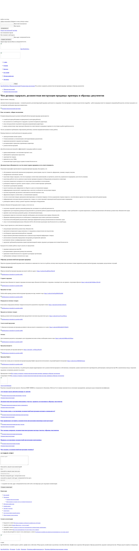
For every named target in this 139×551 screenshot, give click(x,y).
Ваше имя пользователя (20, 23)
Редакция (5, 65)
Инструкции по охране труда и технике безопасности (19, 501)
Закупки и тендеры (7, 508)
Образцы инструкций (15, 86)
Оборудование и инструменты (10, 515)
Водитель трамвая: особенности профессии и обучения (27, 523)
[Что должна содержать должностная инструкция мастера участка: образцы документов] (12, 424)
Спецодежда (6, 510)
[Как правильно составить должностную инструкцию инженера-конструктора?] (14, 414)
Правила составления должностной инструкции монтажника (21, 440)
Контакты (5, 69)
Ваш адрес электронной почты (22, 37)
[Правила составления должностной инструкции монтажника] (11, 434)
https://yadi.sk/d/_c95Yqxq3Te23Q (33, 349)
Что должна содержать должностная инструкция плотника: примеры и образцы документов (35, 373)
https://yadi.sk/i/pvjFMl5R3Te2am (76, 361)
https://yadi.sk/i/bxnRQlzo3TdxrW (46, 271)
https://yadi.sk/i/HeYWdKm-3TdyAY (90, 282)
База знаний (6, 72)
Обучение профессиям (8, 76)
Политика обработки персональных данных (56, 549)
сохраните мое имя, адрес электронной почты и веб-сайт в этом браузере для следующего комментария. (29, 483)
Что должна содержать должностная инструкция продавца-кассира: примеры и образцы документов (37, 375)
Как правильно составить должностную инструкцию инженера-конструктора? (27, 420)
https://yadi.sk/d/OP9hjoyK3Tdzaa (64, 338)
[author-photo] (4, 383)
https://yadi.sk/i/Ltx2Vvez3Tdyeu (58, 316)
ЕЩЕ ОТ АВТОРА (25, 391)
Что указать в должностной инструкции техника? (17, 449)
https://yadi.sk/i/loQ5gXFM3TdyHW (53, 293)
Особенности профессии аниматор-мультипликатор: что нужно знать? (52, 531)
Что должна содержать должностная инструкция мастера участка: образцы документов (30, 430)
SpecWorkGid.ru (5, 86)
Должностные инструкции (28, 86)
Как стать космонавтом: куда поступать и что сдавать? (26, 529)
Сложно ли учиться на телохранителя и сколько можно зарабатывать (29, 527)
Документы (6, 79)
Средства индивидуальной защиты (11, 513)
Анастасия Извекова (6, 385)
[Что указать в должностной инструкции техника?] (10, 443)
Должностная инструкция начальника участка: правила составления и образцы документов (31, 401)
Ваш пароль (17, 26)
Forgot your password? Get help (9, 30)
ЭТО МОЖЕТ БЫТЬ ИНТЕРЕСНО (10, 391)
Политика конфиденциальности (35, 549)
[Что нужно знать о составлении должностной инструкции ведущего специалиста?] (14, 405)
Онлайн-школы (6, 506)
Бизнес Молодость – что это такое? (20, 525)
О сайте (5, 62)
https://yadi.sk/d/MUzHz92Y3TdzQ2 (58, 327)
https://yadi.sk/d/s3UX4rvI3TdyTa (57, 304)
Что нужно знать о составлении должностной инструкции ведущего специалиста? (28, 411)
